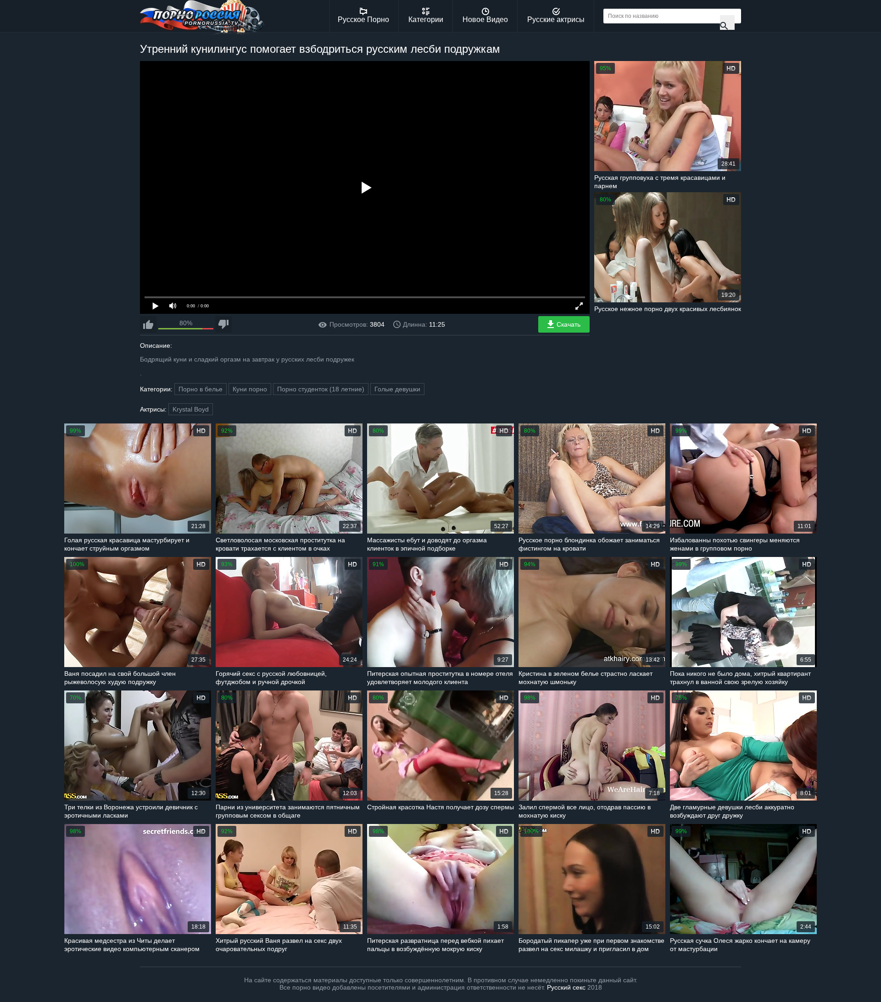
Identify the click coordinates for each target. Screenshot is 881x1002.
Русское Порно (363, 19)
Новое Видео (485, 19)
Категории (425, 19)
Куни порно (250, 389)
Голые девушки (397, 389)
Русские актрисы (556, 19)
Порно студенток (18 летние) (320, 389)
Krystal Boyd (191, 409)
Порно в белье (200, 389)
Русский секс (566, 987)
